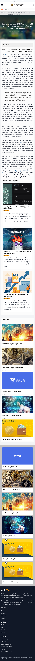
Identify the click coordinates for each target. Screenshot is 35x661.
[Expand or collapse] (31, 45)
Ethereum (3, 615)
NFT (6, 54)
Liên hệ (3, 649)
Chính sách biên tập (6, 644)
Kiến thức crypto (5, 639)
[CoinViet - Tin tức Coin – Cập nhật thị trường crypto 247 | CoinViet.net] (17, 5)
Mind (25, 31)
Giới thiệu (3, 641)
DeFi (2, 625)
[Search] (33, 5)
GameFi (3, 630)
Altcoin (3, 618)
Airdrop (3, 632)
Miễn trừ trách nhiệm (6, 646)
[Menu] (2, 5)
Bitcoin (3, 613)
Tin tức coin (4, 610)
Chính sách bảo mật (6, 651)
